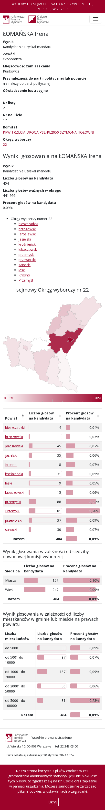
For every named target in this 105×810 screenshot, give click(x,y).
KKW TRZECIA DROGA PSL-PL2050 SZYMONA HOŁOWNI (48, 132)
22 (5, 144)
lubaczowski (28, 249)
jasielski (25, 239)
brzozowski (27, 229)
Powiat (11, 418)
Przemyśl (26, 280)
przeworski (27, 259)
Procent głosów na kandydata (80, 416)
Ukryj (53, 802)
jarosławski (27, 234)
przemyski (26, 254)
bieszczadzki (28, 223)
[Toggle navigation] (95, 19)
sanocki (25, 265)
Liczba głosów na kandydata (41, 416)
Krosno (24, 275)
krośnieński (27, 244)
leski (22, 270)
